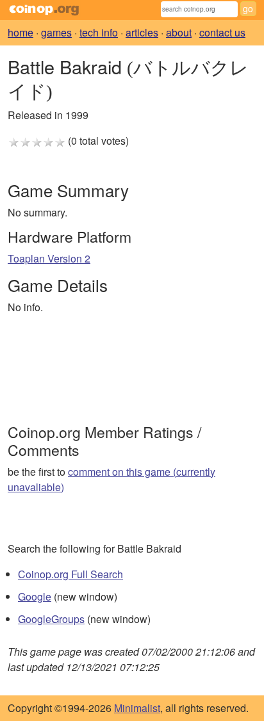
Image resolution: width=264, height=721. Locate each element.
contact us (222, 32)
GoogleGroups (51, 619)
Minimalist (137, 708)
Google (34, 596)
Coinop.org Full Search (70, 574)
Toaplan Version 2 (49, 258)
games (56, 32)
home (20, 32)
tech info (98, 32)
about (179, 32)
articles (142, 32)
